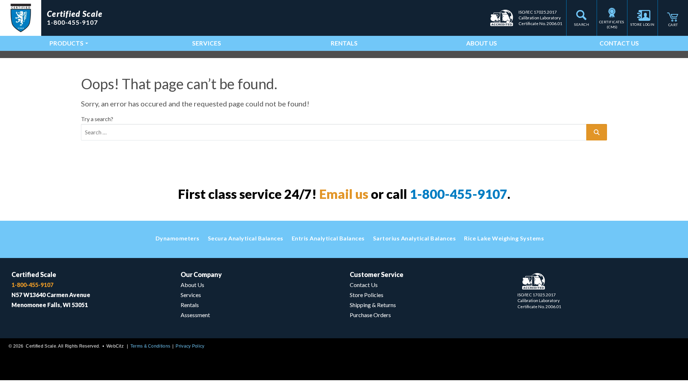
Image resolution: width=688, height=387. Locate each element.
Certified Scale (33, 274)
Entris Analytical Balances (328, 238)
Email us (343, 194)
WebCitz (115, 346)
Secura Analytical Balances (245, 238)
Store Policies (366, 294)
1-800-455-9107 (458, 194)
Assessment (195, 314)
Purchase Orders (370, 314)
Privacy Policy (190, 346)
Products (66, 43)
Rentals (344, 43)
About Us (481, 43)
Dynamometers (178, 238)
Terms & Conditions (150, 346)
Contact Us (619, 43)
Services (206, 43)
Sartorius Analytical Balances (414, 238)
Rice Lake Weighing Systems (504, 238)
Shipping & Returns (373, 304)
